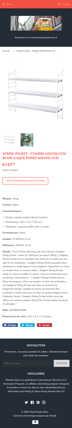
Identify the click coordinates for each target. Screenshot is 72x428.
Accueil (6, 51)
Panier (65, 4)
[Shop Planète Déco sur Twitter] (26, 403)
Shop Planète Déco (38, 412)
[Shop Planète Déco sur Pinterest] (38, 403)
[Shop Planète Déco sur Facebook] (32, 403)
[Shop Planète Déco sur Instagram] (44, 403)
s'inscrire (61, 363)
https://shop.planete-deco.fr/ (49, 391)
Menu (10, 4)
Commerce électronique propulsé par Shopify (35, 415)
